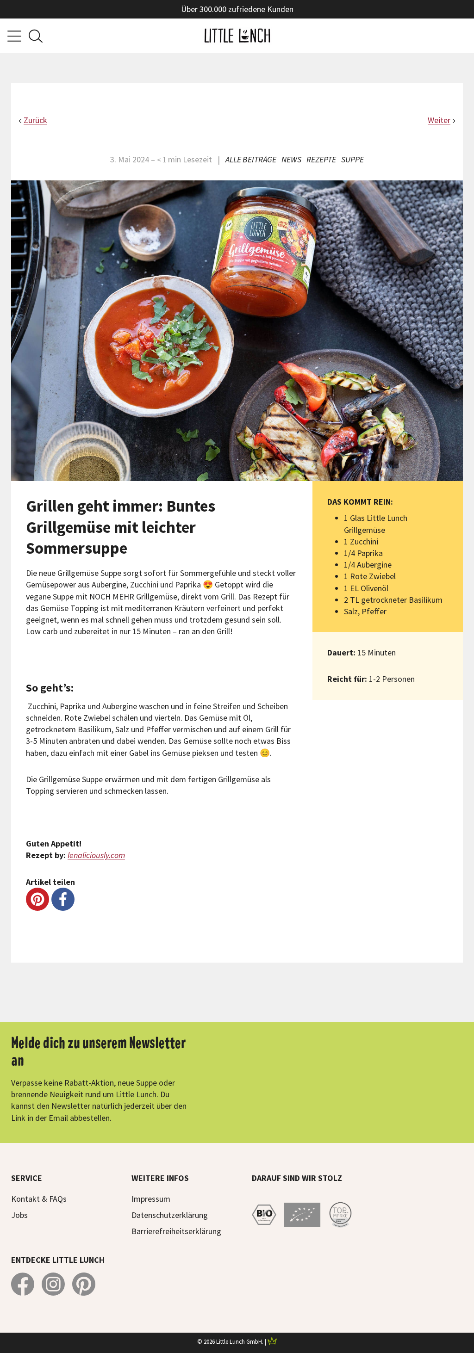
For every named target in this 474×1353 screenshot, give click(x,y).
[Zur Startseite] (237, 36)
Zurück (35, 120)
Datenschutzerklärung (169, 1215)
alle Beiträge (250, 159)
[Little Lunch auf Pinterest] (83, 1284)
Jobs (19, 1215)
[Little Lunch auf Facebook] (22, 1284)
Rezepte (321, 159)
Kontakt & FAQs (39, 1198)
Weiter (439, 120)
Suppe (352, 159)
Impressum (150, 1198)
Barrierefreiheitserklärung (176, 1231)
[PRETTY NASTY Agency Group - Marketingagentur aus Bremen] (272, 1342)
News (291, 159)
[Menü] (14, 36)
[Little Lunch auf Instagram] (53, 1284)
